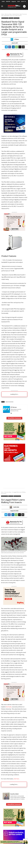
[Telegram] (6, 46)
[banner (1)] (14, 230)
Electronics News (8, 14)
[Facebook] (9, 46)
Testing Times (16, 18)
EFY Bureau (17, 39)
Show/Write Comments (14, 418)
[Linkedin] (13, 46)
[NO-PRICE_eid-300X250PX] (14, 439)
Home (2, 14)
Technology (11, 18)
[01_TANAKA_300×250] (14, 132)
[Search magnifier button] (24, 6)
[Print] (23, 46)
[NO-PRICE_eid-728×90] (14, 843)
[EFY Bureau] (12, 39)
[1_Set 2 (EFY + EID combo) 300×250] (14, 461)
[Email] (19, 46)
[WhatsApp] (16, 46)
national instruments (9, 401)
